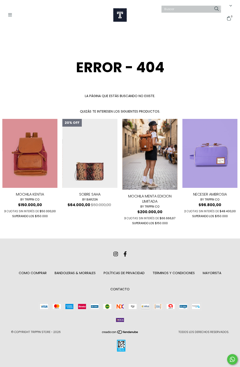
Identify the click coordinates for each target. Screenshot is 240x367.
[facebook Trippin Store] (125, 254)
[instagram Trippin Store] (115, 254)
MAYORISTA (212, 273)
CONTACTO (120, 289)
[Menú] (12, 14)
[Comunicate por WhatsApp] (232, 359)
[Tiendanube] (120, 333)
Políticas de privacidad (124, 273)
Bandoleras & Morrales (75, 273)
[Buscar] (216, 9)
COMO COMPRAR (33, 273)
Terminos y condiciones (174, 273)
